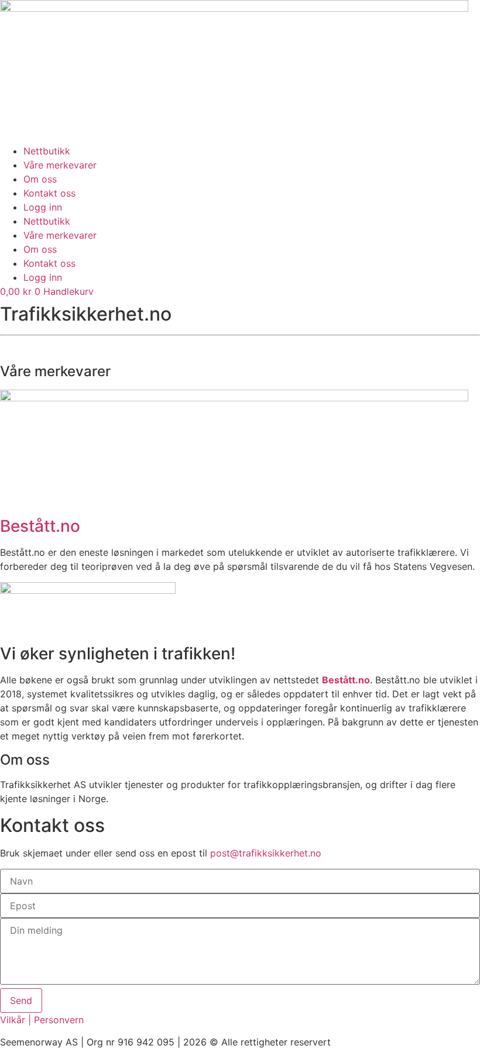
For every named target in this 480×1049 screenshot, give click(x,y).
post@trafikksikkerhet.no (265, 853)
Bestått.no (40, 526)
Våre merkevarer (60, 165)
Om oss (40, 179)
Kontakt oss (49, 193)
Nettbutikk (46, 151)
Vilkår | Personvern (42, 1020)
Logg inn (42, 207)
